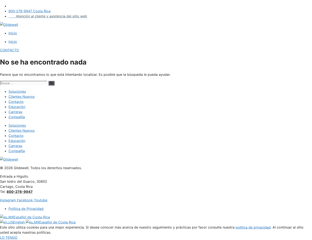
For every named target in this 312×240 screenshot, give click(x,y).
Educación (16, 107)
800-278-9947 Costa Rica (29, 11)
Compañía (16, 117)
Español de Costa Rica (32, 217)
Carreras (15, 112)
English (19, 222)
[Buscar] (51, 83)
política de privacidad (253, 227)
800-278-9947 (20, 191)
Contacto (16, 102)
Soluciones (17, 91)
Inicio (12, 33)
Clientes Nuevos (21, 96)
